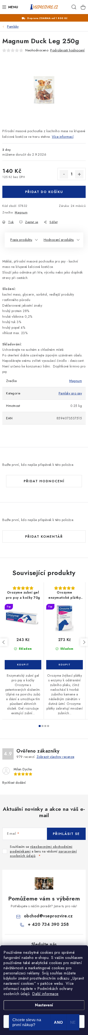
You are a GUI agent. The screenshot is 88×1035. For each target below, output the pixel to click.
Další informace (45, 993)
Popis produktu (21, 239)
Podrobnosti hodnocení (67, 50)
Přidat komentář (44, 536)
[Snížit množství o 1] (64, 174)
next (84, 642)
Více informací (62, 136)
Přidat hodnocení (44, 481)
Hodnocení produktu (59, 239)
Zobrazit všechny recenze (55, 756)
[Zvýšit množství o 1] (79, 174)
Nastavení (44, 1005)
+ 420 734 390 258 (48, 924)
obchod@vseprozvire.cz (48, 916)
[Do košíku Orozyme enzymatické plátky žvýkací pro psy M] (64, 664)
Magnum (21, 212)
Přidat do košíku (44, 191)
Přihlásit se (66, 833)
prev (4, 642)
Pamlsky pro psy (70, 393)
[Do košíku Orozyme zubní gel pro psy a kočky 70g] (23, 664)
